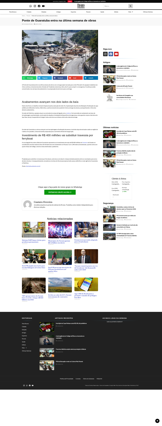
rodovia (68, 113)
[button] (29, 78)
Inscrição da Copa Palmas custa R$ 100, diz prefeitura (71, 323)
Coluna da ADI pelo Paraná (124, 86)
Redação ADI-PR (122, 80)
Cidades (24, 326)
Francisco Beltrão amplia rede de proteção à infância (71, 349)
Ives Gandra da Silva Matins (124, 70)
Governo (85, 142)
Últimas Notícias (26, 351)
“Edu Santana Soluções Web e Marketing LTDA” (127, 385)
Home (23, 15)
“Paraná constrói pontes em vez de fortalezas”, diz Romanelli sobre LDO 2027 (86, 268)
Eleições (24, 329)
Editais (24, 345)
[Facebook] (39, 6)
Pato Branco (25, 323)
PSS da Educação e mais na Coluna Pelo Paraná (69, 361)
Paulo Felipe (120, 135)
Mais (23, 348)
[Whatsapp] (30, 6)
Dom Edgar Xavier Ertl (123, 99)
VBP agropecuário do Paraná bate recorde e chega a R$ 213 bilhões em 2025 (32, 298)
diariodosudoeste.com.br (33, 166)
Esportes (24, 335)
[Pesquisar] (130, 6)
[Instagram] (35, 6)
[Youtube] (43, 6)
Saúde (23, 342)
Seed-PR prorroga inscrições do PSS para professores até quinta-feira (59, 269)
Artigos (24, 332)
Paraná (28, 15)
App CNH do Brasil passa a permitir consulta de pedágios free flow (85, 295)
